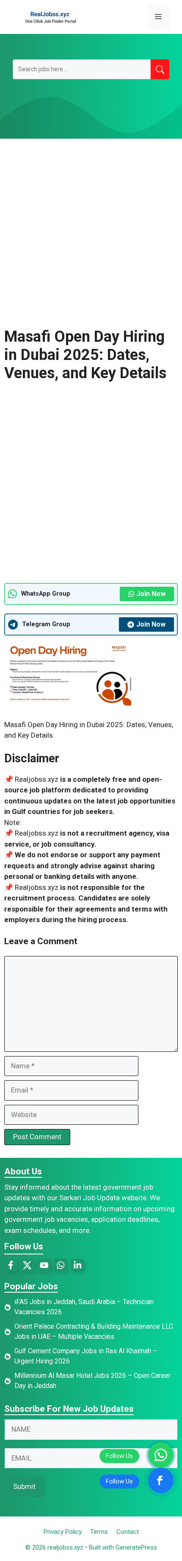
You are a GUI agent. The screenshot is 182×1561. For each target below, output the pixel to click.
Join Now (150, 594)
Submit (24, 1486)
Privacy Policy (63, 1532)
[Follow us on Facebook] (161, 1480)
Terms (99, 1532)
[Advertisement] (91, 233)
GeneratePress (136, 1547)
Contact (127, 1532)
